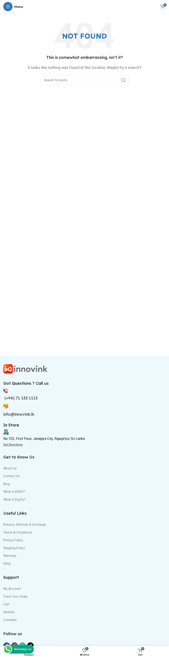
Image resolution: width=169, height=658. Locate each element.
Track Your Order (15, 597)
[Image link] (25, 369)
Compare (10, 620)
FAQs (7, 564)
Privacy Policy (13, 540)
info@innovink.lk (18, 414)
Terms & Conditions (17, 532)
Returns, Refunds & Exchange (24, 525)
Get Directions (13, 444)
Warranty (9, 556)
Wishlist (9, 612)
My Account (12, 589)
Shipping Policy (14, 548)
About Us (10, 468)
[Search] (123, 80)
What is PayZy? (14, 500)
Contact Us (11, 476)
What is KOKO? (14, 492)
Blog (6, 484)
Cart (6, 604)
